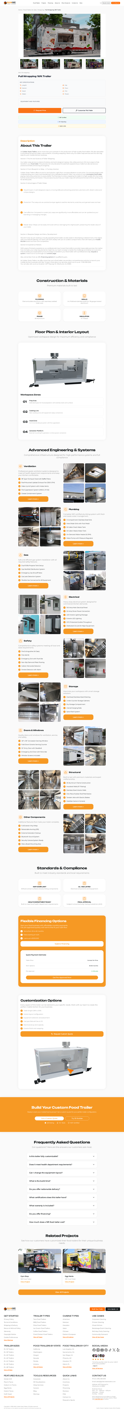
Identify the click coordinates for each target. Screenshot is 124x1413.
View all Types (37, 1337)
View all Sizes (8, 1370)
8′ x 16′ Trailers (9, 1349)
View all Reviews (97, 1368)
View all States (38, 1367)
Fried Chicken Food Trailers (42, 1334)
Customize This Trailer (85, 110)
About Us (57, 3)
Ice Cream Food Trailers (41, 1328)
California (36, 1349)
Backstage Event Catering (101, 1328)
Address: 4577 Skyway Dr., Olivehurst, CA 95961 (100, 1385)
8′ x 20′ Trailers (9, 1355)
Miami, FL (66, 1364)
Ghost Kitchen (97, 1325)
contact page (51, 253)
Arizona (36, 1364)
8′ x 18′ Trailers (9, 1352)
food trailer (35, 164)
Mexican (66, 1322)
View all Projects (9, 1397)
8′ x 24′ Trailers (9, 1361)
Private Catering (98, 1322)
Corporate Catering (99, 1319)
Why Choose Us (66, 3)
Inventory (66, 1382)
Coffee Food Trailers (40, 1331)
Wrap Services (38, 1385)
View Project (25, 1282)
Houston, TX (67, 1361)
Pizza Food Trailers (39, 1325)
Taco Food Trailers (39, 1319)
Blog (35, 1391)
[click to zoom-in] (62, 35)
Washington (37, 1352)
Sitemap (36, 1394)
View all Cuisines (68, 1337)
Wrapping (41, 10)
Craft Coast (8, 1394)
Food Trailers (36, 3)
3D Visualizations (39, 1382)
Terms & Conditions (11, 1322)
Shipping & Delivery (11, 1325)
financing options (47, 257)
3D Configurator (115, 3)
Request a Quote (106, 3)
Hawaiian (66, 1325)
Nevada (36, 1358)
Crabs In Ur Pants (10, 1385)
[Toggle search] (100, 3)
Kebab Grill (8, 1379)
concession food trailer (94, 174)
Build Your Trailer (97, 1309)
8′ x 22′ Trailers (9, 1358)
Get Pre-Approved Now (62, 978)
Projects (44, 3)
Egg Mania (69, 1276)
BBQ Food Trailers (39, 1322)
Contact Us (75, 3)
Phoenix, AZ (67, 1358)
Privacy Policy (9, 1319)
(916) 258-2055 (101, 1379)
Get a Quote (111, 1309)
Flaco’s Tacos (8, 1382)
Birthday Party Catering (100, 1331)
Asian (65, 1328)
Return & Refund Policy (12, 1328)
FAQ (64, 1394)
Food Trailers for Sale (30, 10)
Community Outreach (100, 1334)
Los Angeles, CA (68, 1349)
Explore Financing (62, 944)
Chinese (65, 1331)
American (66, 1319)
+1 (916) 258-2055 (98, 1399)
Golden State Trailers (29, 151)
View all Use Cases (98, 1337)
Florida (35, 1361)
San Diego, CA (68, 1355)
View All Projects (62, 1292)
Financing (50, 3)
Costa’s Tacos (8, 1391)
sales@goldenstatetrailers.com (106, 1381)
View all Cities (67, 1367)
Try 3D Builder (77, 1118)
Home (20, 10)
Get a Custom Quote (49, 1118)
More (81, 3)
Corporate (37, 1379)
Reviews (66, 1391)
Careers (36, 1388)
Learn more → (33, 499)
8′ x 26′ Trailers (9, 1364)
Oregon (36, 1355)
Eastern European (69, 1334)
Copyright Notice (10, 1334)
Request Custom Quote (63, 1034)
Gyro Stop (25, 1276)
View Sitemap (8, 1340)
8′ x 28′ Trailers (9, 1367)
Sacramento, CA (68, 1352)
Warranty (7, 1331)
